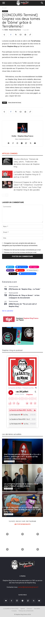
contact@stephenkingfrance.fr (28, 587)
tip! (9, 319)
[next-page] (6, 195)
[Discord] (9, 143)
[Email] (20, 35)
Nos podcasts (6, 177)
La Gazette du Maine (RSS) (10, 608)
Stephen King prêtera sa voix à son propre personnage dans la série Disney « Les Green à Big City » (22, 509)
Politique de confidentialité (26, 611)
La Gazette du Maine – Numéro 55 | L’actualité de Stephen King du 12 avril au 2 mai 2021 (28, 174)
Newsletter (37, 608)
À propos (14, 611)
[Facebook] (11, 35)
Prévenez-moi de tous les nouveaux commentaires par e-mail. (22, 250)
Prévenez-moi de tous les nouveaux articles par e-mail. (20, 252)
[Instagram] (18, 143)
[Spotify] (22, 143)
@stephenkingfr (22, 524)
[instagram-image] (7, 534)
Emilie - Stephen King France (12, 30)
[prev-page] (3, 195)
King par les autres (9, 461)
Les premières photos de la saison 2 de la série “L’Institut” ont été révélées (21, 485)
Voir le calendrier (7, 311)
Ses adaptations (8, 488)
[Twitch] (27, 143)
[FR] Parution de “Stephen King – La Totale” (24, 289)
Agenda (22, 608)
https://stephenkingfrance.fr (22, 139)
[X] (16, 35)
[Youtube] (35, 143)
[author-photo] (22, 133)
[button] (3, 3)
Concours (5, 11)
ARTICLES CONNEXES (9, 153)
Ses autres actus (7, 164)
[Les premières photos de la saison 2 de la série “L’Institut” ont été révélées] (22, 477)
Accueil (4, 8)
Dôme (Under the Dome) (14, 102)
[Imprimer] (25, 35)
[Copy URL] (30, 35)
